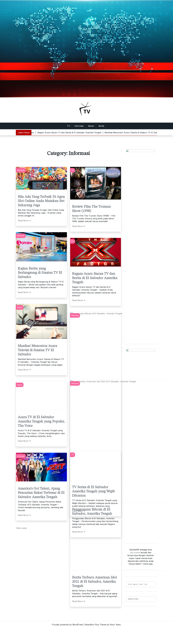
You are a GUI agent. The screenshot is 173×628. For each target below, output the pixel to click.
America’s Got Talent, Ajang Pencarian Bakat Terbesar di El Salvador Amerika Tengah (41, 493)
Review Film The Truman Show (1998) (91, 209)
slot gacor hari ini (137, 584)
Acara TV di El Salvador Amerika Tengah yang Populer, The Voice (41, 421)
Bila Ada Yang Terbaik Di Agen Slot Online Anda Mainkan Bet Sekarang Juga (41, 201)
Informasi (78, 126)
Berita (101, 126)
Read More (23, 220)
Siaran (91, 126)
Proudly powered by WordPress (67, 624)
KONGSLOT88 (133, 599)
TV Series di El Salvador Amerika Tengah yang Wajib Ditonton (93, 491)
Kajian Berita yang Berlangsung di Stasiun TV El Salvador (40, 273)
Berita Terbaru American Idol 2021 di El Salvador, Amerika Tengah (94, 582)
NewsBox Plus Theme (95, 624)
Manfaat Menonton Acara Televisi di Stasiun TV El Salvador (37, 350)
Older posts (21, 528)
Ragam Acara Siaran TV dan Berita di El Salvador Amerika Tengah (94, 278)
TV (68, 126)
